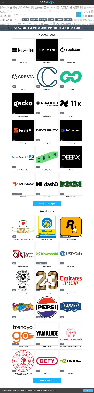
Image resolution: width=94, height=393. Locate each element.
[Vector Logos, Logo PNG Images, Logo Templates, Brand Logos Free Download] (47, 2)
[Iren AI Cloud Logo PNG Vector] (47, 157)
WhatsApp (35, 19)
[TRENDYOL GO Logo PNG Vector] (23, 334)
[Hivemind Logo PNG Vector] (47, 49)
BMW (51, 19)
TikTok (26, 19)
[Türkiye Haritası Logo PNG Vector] (23, 307)
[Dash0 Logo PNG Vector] (47, 184)
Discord (60, 19)
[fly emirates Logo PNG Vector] (70, 280)
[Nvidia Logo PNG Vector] (70, 360)
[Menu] (3, 2)
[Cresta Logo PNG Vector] (23, 76)
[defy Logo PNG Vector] (47, 360)
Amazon (44, 19)
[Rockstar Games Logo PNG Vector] (70, 226)
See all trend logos (47, 380)
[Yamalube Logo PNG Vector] (47, 334)
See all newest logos (47, 203)
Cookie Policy (52, 390)
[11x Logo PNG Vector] (70, 103)
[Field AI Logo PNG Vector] (23, 130)
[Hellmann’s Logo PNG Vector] (70, 307)
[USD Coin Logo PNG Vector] (70, 253)
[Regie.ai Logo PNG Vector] (70, 76)
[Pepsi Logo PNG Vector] (47, 307)
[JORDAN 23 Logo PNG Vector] (47, 280)
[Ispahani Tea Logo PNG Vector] (70, 184)
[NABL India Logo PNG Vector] (23, 280)
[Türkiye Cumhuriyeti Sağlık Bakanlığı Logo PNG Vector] (70, 334)
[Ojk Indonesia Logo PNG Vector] (23, 253)
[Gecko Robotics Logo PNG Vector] (23, 103)
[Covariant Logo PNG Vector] (47, 76)
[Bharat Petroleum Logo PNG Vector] (47, 226)
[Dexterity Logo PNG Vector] (47, 130)
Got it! (88, 390)
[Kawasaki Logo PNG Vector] (47, 253)
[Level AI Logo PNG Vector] (23, 49)
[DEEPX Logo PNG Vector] (70, 157)
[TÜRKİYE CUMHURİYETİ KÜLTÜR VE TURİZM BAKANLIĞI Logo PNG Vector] (23, 360)
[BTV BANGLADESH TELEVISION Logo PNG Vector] (23, 226)
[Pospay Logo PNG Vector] (23, 184)
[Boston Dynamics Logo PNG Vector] (23, 157)
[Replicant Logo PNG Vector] (70, 49)
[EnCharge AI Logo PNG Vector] (70, 130)
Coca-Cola (68, 19)
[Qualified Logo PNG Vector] (47, 103)
